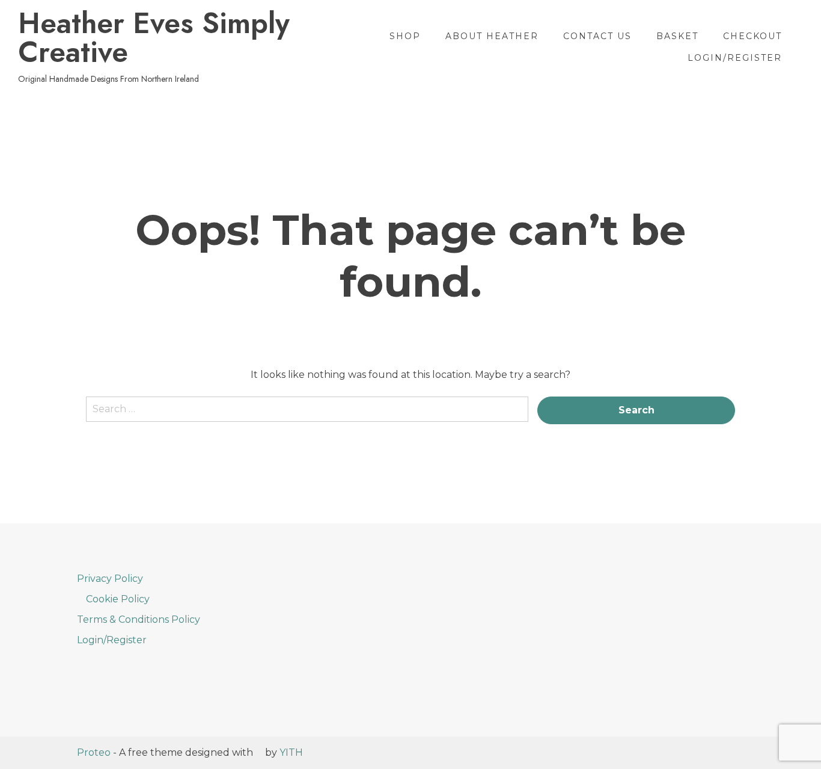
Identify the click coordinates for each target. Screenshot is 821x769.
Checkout (752, 36)
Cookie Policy (118, 599)
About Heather (492, 36)
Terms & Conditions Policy (138, 619)
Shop (405, 36)
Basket (677, 36)
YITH (291, 752)
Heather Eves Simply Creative (154, 38)
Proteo (94, 752)
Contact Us (597, 36)
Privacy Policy (110, 578)
